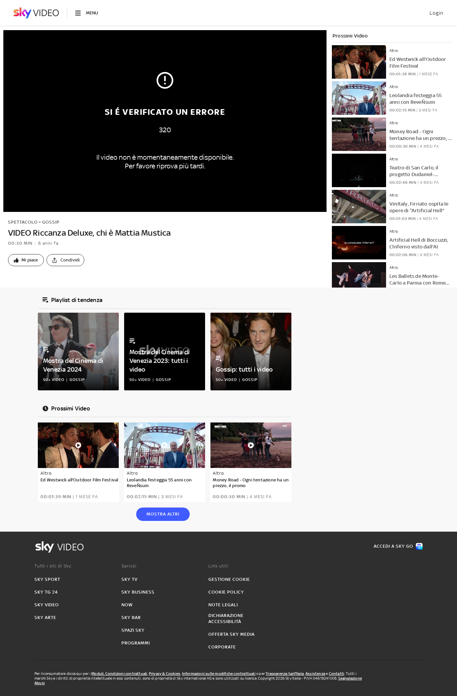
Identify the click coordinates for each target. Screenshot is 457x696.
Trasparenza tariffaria (285, 673)
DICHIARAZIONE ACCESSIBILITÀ (226, 618)
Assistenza (315, 673)
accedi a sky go (393, 546)
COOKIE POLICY (226, 592)
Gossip (51, 222)
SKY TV (129, 579)
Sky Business (138, 592)
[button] (26, 260)
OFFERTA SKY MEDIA (231, 634)
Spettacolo (23, 222)
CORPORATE (222, 646)
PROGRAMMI (135, 642)
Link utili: (219, 565)
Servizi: (129, 565)
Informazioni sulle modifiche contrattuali (219, 673)
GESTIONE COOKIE (229, 579)
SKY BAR (131, 617)
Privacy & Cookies (164, 673)
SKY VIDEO (46, 604)
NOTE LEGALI (223, 604)
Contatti (337, 673)
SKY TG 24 (46, 592)
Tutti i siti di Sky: (53, 565)
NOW (127, 604)
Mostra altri (163, 514)
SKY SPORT (47, 579)
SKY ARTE (45, 617)
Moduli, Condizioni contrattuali (119, 673)
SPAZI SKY (133, 630)
